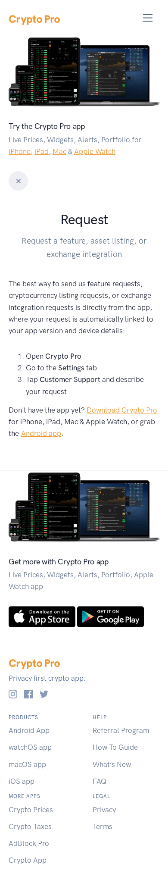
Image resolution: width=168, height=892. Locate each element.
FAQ (99, 781)
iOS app (21, 781)
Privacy (104, 809)
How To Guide (115, 747)
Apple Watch (94, 151)
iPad (41, 151)
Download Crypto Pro (122, 410)
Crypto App (28, 860)
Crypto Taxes (30, 826)
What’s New (112, 764)
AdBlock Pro (29, 843)
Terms (102, 826)
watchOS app (30, 747)
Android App (29, 730)
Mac (59, 151)
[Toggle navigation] (148, 17)
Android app (41, 433)
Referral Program (121, 730)
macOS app (27, 764)
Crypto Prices (31, 809)
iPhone (20, 151)
